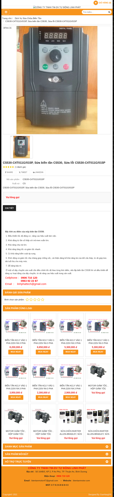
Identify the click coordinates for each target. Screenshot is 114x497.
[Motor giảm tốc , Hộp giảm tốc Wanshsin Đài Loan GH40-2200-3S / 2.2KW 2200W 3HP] (98, 371)
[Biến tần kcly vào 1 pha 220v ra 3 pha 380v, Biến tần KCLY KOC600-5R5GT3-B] (70, 325)
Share (9, 172)
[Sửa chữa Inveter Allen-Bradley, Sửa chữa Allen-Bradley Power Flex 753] (98, 416)
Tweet (24, 172)
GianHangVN (105, 495)
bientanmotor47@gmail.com (44, 480)
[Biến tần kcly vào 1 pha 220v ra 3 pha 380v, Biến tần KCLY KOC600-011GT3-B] (15, 325)
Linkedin (39, 172)
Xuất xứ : (16, 183)
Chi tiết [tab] (9, 208)
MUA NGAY (16, 352)
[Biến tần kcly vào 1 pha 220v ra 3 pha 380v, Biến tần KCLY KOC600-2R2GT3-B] (15, 371)
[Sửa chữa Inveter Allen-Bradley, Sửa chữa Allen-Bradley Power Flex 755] (70, 416)
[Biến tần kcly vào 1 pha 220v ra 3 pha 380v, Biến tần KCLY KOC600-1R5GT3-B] (43, 371)
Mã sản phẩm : (14, 179)
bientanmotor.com (81, 480)
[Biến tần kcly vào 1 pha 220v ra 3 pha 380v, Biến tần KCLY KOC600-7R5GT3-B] (43, 325)
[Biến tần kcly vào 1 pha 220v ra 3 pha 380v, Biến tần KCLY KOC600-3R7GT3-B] (98, 325)
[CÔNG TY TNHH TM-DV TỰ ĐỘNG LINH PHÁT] (57, 7)
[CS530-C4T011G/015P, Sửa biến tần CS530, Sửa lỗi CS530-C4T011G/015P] (57, 80)
